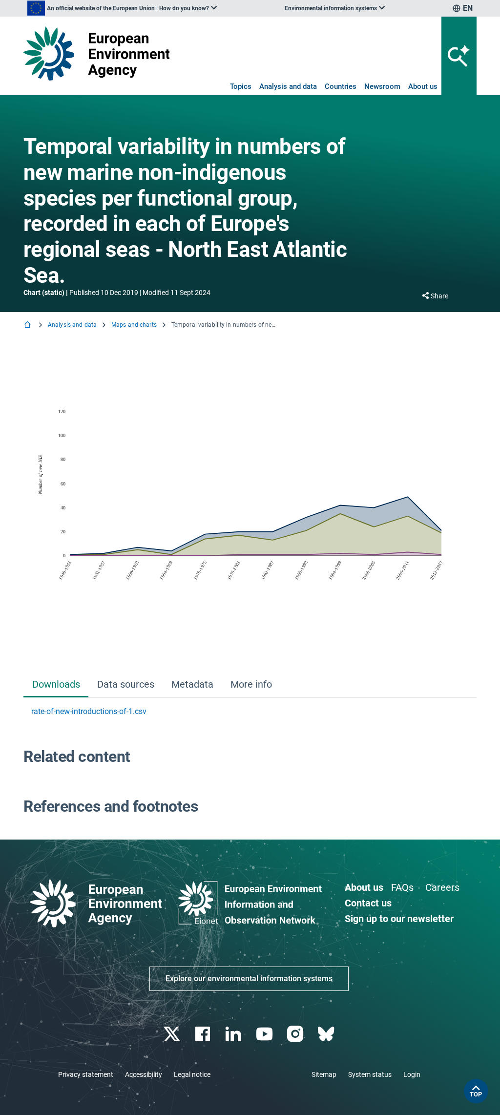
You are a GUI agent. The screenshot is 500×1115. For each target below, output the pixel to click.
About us (423, 86)
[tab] (55, 685)
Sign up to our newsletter (399, 919)
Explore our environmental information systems (249, 978)
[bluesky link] (326, 1034)
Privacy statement (85, 1074)
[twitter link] (172, 1034)
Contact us (368, 903)
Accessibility (143, 1074)
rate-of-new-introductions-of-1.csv (88, 711)
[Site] (96, 53)
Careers (442, 887)
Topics (240, 86)
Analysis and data (288, 86)
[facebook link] (203, 1034)
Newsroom (382, 86)
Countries (340, 86)
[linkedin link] (234, 1034)
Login (411, 1074)
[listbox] (122, 8)
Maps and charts (134, 324)
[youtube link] (265, 1034)
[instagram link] (296, 1034)
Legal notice (192, 1074)
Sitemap (324, 1074)
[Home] (28, 325)
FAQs (402, 887)
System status (370, 1074)
